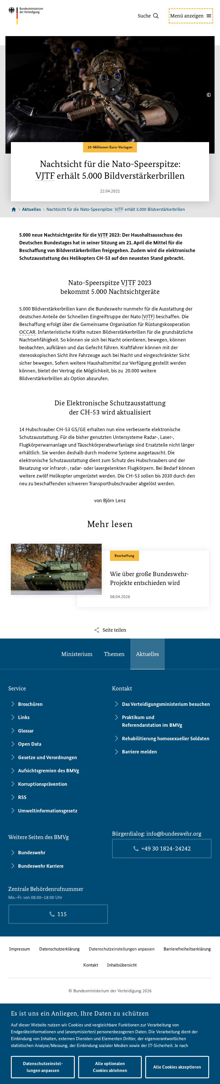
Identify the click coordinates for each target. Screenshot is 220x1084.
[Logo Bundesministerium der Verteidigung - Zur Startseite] (35, 15)
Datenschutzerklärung (59, 949)
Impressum (19, 949)
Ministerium (77, 654)
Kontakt (90, 965)
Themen (114, 654)
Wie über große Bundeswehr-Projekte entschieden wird (149, 578)
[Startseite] (14, 210)
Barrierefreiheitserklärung (187, 949)
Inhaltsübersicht (122, 965)
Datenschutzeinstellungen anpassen (121, 949)
